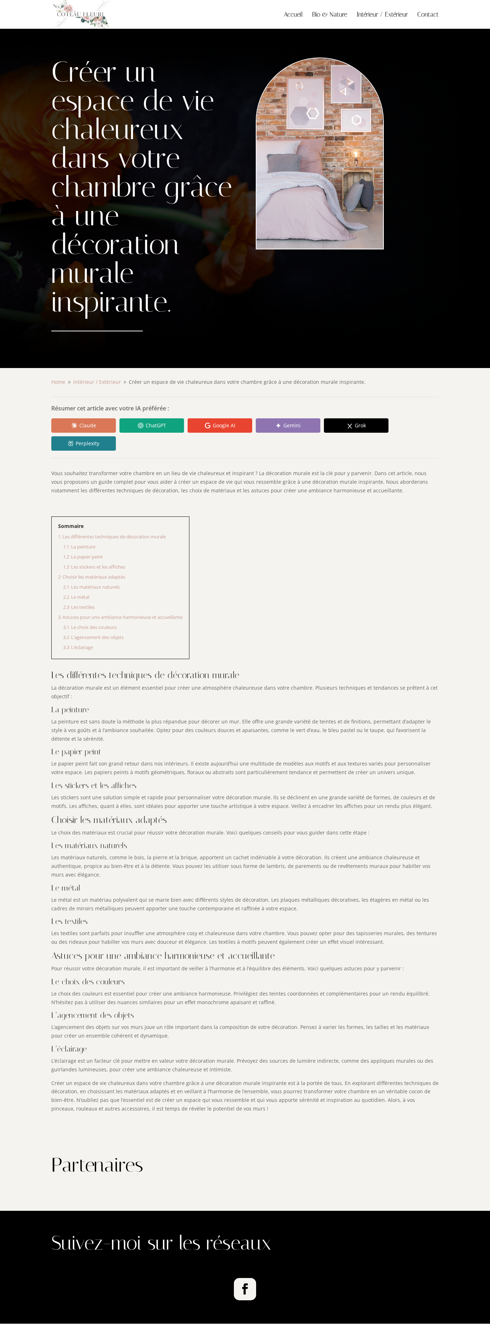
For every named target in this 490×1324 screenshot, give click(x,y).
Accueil (293, 15)
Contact (428, 15)
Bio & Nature (329, 15)
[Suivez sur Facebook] (245, 1289)
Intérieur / (97, 381)
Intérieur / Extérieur (382, 15)
